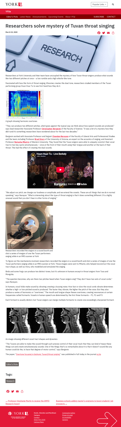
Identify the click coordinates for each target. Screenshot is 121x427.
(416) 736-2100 (39, 420)
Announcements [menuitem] (39, 17)
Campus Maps (39, 422)
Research (10, 381)
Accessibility (66, 417)
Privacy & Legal (67, 415)
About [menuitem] (70, 17)
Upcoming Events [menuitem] (55, 17)
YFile (8, 11)
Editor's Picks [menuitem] (12, 17)
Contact (111, 17)
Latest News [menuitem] (25, 17)
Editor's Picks (12, 364)
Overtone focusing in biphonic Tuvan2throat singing (38, 354)
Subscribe (99, 17)
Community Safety (68, 413)
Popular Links (99, 4)
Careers (65, 420)
